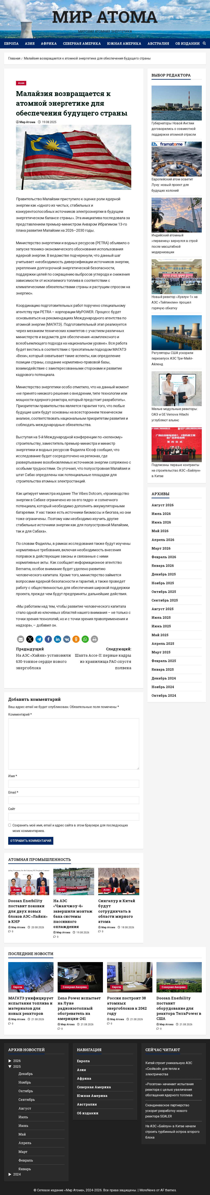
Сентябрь (26, 1099)
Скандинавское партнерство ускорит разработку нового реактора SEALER (167, 1110)
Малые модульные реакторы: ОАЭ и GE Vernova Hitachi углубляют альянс (174, 414)
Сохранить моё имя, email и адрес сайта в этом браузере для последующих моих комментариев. (70, 828)
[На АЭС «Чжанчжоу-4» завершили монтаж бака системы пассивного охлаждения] (73, 881)
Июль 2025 (161, 617)
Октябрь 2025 (164, 591)
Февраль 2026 (164, 557)
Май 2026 (160, 531)
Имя (12, 776)
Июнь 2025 (161, 626)
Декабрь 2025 (164, 574)
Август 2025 (162, 609)
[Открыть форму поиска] (204, 43)
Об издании (187, 43)
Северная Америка (82, 43)
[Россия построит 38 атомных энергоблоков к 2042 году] (129, 977)
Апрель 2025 (163, 643)
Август (24, 1108)
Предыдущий (43, 658)
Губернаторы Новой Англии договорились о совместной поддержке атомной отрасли (174, 128)
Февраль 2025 (164, 661)
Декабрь (25, 1073)
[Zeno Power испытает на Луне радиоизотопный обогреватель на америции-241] (80, 977)
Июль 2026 (161, 513)
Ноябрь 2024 (163, 687)
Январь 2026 (163, 565)
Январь (24, 1169)
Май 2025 (160, 635)
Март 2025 (161, 652)
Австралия (158, 43)
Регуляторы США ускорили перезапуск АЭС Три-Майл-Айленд (172, 358)
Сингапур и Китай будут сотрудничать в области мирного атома (116, 911)
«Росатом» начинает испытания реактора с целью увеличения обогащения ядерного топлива (169, 1089)
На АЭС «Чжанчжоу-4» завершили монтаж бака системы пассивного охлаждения (72, 913)
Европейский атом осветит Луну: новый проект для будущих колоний (172, 184)
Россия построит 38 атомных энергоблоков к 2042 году (127, 1006)
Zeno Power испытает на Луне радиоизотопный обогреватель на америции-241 (79, 1008)
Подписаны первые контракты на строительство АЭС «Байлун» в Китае (176, 470)
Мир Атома (105, 16)
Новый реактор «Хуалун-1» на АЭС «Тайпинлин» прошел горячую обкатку (174, 302)
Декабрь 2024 (164, 678)
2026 (17, 1061)
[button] (20, 639)
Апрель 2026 (163, 539)
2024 (17, 1174)
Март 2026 (161, 548)
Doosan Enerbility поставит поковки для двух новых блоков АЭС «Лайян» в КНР (28, 911)
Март (22, 1151)
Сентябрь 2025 (165, 600)
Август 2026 (163, 505)
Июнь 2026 (161, 522)
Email (13, 792)
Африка (49, 43)
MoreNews (147, 1190)
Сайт (11, 809)
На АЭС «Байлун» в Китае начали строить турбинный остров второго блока (172, 1131)
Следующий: (103, 658)
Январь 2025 (163, 669)
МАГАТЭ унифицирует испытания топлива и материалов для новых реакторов (30, 1006)
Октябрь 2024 (164, 695)
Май (22, 1134)
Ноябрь (24, 1082)
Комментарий (20, 714)
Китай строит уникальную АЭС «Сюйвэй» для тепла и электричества (168, 1068)
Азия (30, 43)
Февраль (25, 1160)
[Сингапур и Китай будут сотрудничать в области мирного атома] (118, 881)
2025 (17, 1067)
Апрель (24, 1143)
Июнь (23, 1125)
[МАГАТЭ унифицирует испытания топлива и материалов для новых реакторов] (31, 977)
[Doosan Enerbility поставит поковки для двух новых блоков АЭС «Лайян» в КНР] (28, 881)
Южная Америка (124, 43)
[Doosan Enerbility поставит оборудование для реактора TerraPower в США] (179, 977)
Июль (23, 1117)
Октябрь (25, 1091)
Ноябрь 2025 (163, 583)
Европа (11, 43)
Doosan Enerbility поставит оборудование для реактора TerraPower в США (178, 1008)
